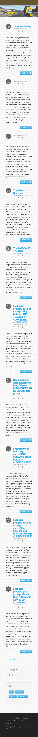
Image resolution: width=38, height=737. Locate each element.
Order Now (9, 723)
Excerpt (8, 720)
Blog (14, 31)
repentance (22, 696)
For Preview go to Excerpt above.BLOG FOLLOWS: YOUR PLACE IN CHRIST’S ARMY (22, 455)
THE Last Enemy (22, 26)
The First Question (18, 192)
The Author (16, 718)
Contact (16, 720)
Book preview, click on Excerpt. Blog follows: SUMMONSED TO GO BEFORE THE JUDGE (22, 386)
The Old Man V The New (21, 249)
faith (11, 692)
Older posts (12, 659)
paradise (13, 696)
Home (8, 718)
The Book (25, 718)
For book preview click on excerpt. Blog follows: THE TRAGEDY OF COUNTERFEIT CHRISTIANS (22, 314)
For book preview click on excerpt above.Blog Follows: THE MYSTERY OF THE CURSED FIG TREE (22, 528)
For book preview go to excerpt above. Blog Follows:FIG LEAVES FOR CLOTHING (22, 595)
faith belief (19, 692)
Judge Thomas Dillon (20, 29)
